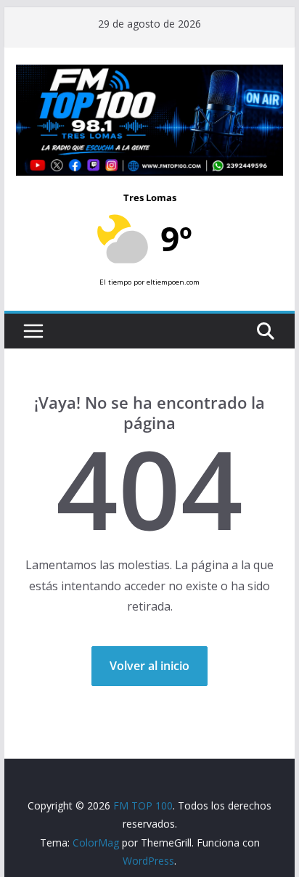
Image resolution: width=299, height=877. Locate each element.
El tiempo (115, 282)
